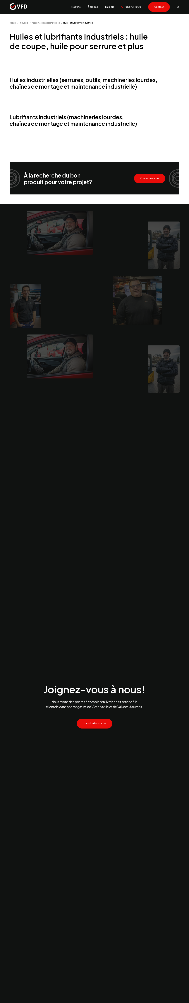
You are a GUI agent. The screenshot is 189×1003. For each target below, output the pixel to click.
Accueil (13, 22)
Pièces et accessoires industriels (46, 22)
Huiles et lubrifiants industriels (78, 22)
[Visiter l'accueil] (18, 7)
